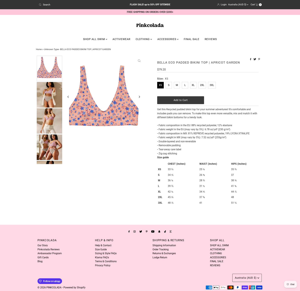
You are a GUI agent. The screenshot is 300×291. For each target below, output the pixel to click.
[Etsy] (171, 231)
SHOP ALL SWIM (94, 39)
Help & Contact (103, 245)
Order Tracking (160, 249)
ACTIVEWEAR (121, 39)
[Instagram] (134, 231)
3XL (212, 85)
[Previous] (68, 96)
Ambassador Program (50, 253)
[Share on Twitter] (255, 59)
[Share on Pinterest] (259, 59)
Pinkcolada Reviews (49, 249)
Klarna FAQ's (102, 257)
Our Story (43, 245)
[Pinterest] (147, 231)
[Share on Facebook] (251, 59)
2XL (202, 85)
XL (193, 85)
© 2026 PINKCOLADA (49, 287)
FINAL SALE (191, 39)
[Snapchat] (159, 231)
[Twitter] (140, 231)
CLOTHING (143, 39)
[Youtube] (152, 231)
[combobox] (74, 5)
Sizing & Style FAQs (106, 253)
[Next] (139, 96)
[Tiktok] (165, 231)
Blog (40, 261)
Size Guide (101, 249)
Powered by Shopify (74, 287)
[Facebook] (129, 231)
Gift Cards (43, 257)
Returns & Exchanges (164, 253)
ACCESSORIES (167, 39)
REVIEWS (211, 39)
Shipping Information (164, 245)
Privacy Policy (102, 265)
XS (160, 85)
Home (39, 49)
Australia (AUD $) (237, 4)
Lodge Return (159, 257)
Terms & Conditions (106, 261)
